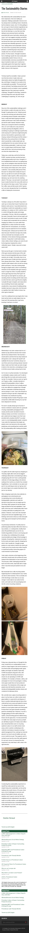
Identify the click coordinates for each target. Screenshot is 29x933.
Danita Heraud (5, 12)
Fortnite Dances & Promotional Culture (12, 860)
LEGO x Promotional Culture (9, 877)
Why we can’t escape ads (9, 868)
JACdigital (14, 1)
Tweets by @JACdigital (8, 827)
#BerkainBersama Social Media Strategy (13, 839)
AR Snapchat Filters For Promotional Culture (14, 864)
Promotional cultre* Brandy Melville (11, 855)
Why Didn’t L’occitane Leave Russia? (12, 872)
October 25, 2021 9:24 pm (15, 12)
